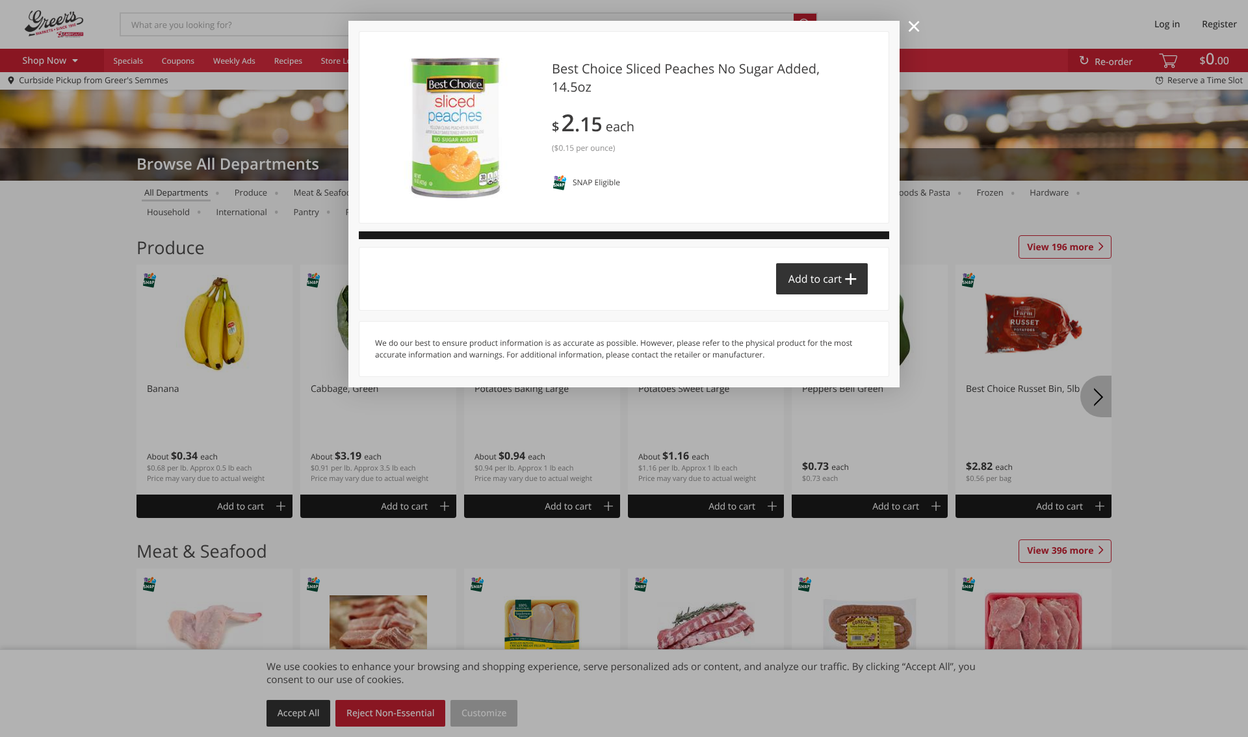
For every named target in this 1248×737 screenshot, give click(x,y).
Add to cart (815, 279)
